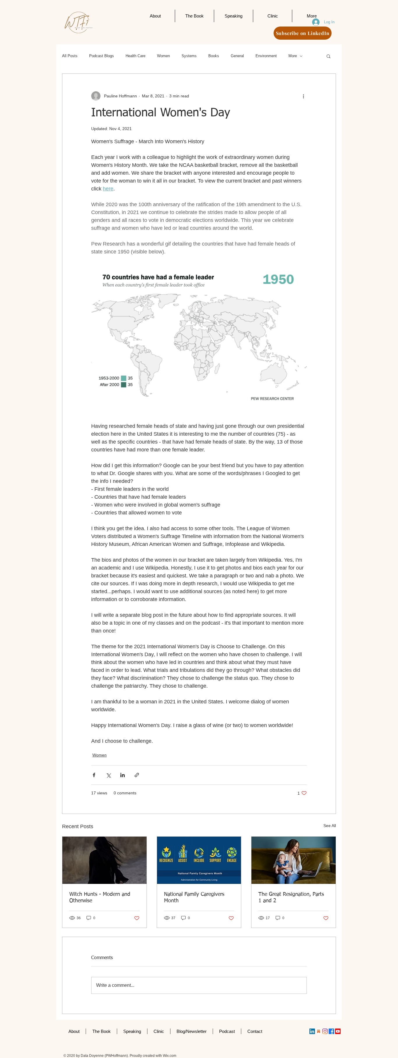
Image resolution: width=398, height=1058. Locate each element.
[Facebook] (331, 1031)
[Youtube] (338, 1031)
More (292, 56)
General (237, 56)
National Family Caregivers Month (194, 897)
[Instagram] (325, 1031)
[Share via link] (137, 775)
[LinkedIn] (312, 1031)
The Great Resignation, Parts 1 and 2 (291, 897)
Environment (266, 56)
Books (213, 56)
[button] (328, 56)
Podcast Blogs (101, 56)
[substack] (318, 1031)
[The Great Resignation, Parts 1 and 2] (293, 860)
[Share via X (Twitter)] (108, 775)
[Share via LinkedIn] (122, 775)
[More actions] (303, 95)
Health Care (135, 56)
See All (329, 825)
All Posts (70, 56)
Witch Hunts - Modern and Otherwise (99, 897)
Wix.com (169, 1056)
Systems (189, 56)
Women (163, 56)
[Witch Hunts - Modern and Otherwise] (104, 860)
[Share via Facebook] (94, 775)
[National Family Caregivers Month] (199, 860)
